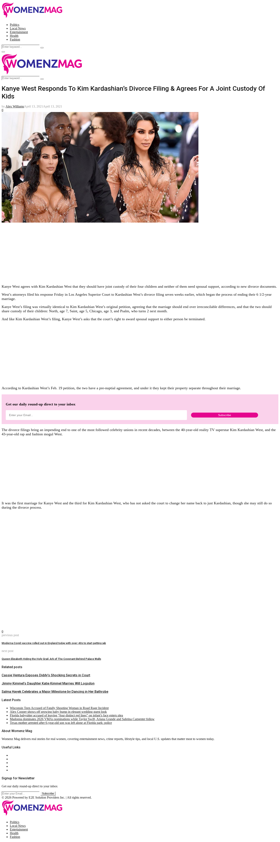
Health (14, 35)
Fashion (15, 39)
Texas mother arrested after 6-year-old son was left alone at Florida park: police (61, 722)
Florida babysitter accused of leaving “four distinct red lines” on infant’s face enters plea (66, 715)
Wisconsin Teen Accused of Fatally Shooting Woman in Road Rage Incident (59, 708)
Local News (18, 28)
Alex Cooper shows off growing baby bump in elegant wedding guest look (58, 711)
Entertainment (19, 32)
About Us (16, 755)
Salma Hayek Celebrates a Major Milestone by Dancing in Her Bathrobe (55, 692)
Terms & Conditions (23, 766)
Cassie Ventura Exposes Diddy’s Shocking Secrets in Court (46, 675)
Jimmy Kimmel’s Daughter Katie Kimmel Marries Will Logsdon (48, 683)
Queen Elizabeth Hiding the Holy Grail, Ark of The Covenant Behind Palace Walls (51, 658)
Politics (14, 24)
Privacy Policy (19, 762)
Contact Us (17, 759)
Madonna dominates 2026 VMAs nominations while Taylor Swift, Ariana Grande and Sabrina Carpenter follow (82, 719)
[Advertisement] (125, 252)
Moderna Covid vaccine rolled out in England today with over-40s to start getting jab (54, 643)
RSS (13, 770)
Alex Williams (15, 106)
